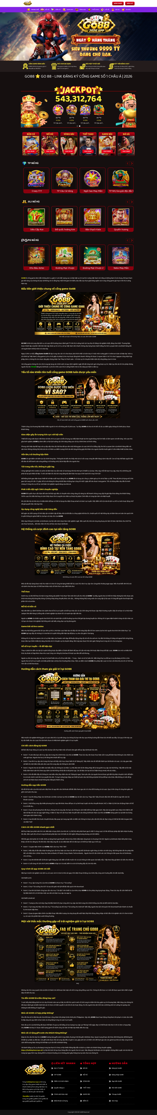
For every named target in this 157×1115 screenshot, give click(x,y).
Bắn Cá (58, 9)
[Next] (102, 116)
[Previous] (55, 116)
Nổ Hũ (47, 9)
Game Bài (70, 9)
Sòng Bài (82, 9)
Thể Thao (95, 9)
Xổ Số (107, 9)
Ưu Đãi (128, 9)
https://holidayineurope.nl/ (32, 1050)
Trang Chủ (35, 9)
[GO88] (31, 3)
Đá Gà (117, 9)
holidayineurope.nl (33, 1082)
